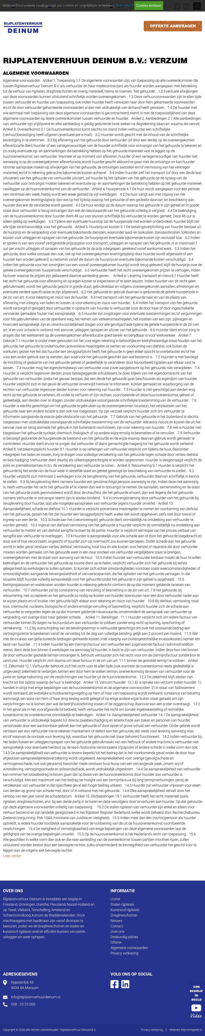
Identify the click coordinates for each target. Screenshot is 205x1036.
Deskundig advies (124, 937)
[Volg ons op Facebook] (115, 984)
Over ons (117, 931)
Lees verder (12, 856)
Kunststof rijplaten (125, 910)
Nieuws (116, 921)
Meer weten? (124, 5)
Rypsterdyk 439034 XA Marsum (24, 985)
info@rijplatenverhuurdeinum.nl (35, 997)
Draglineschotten (124, 915)
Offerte (116, 942)
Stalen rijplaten (122, 904)
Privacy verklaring (124, 953)
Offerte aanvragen (173, 26)
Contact (117, 926)
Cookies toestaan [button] (148, 5)
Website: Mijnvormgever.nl (186, 1030)
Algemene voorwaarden (129, 948)
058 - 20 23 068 (23, 1004)
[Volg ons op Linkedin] (125, 984)
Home (115, 899)
